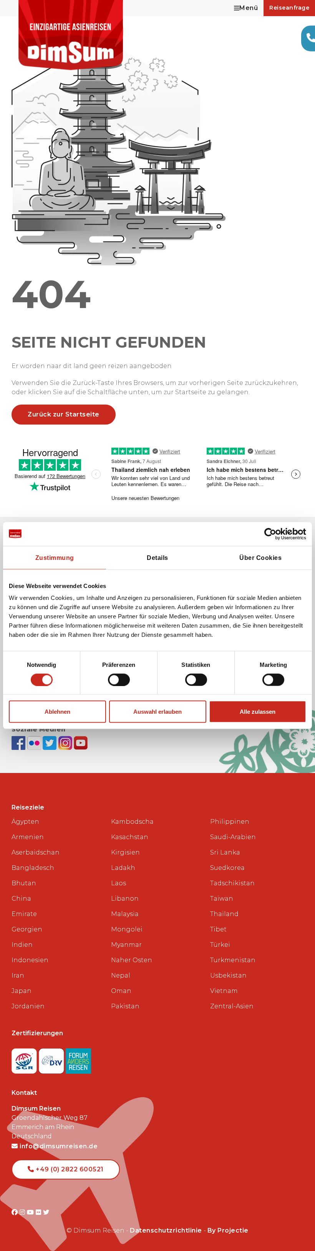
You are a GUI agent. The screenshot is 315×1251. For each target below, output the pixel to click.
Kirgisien (125, 852)
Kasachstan (129, 837)
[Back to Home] (71, 35)
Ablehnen (57, 711)
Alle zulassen (257, 711)
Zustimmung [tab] (54, 557)
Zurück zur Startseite (63, 414)
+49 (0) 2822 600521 (69, 1169)
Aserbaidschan (36, 852)
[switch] (119, 679)
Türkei (220, 944)
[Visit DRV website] (52, 1059)
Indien (22, 944)
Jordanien (28, 1006)
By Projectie (228, 1230)
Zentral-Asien (232, 1006)
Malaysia (125, 914)
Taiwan (221, 898)
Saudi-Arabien (233, 837)
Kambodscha (132, 821)
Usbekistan (228, 975)
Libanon (125, 898)
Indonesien (30, 960)
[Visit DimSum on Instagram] (23, 1212)
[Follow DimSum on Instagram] (66, 742)
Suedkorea (227, 867)
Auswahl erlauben (157, 711)
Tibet (218, 929)
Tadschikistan (232, 883)
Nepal (120, 975)
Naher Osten (131, 960)
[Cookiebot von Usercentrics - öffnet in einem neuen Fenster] (272, 534)
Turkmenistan (232, 960)
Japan (22, 990)
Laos (118, 883)
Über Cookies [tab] (260, 557)
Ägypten (25, 821)
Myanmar (126, 944)
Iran (18, 975)
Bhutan (24, 883)
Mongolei (127, 929)
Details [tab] (157, 557)
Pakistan (125, 1006)
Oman (121, 990)
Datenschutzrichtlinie (166, 1230)
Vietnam (224, 990)
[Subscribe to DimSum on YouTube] (81, 742)
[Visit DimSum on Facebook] (19, 742)
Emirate (24, 914)
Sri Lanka (225, 852)
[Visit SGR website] (25, 1059)
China (21, 898)
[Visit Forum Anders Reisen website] (78, 1059)
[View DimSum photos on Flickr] (35, 742)
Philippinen (229, 821)
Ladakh (123, 867)
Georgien (27, 929)
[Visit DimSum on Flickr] (39, 1212)
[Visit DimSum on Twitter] (46, 1212)
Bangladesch (33, 867)
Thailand (224, 914)
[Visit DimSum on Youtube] (31, 1212)
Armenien (28, 837)
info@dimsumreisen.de (58, 1146)
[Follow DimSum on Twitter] (50, 742)
